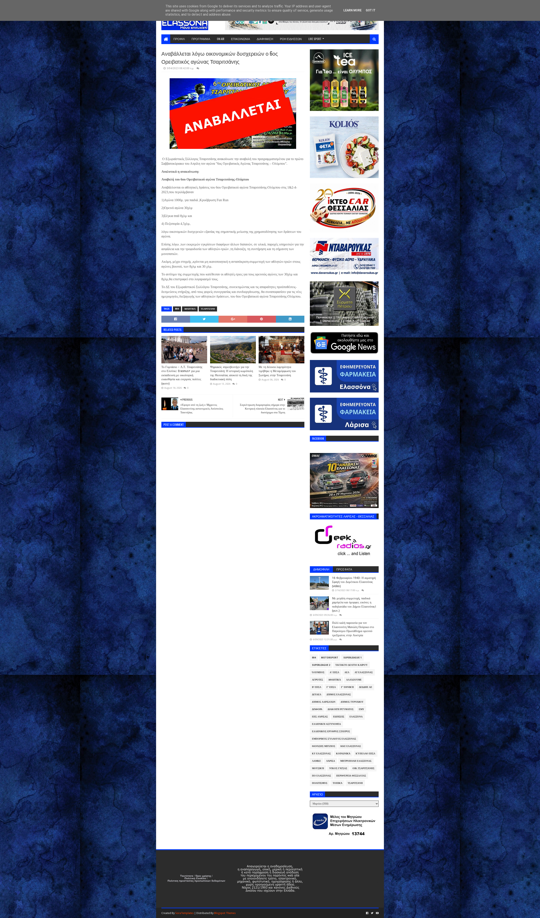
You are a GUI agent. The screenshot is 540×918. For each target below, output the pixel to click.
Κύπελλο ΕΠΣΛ (365, 753)
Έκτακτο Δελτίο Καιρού (351, 665)
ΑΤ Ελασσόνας (364, 672)
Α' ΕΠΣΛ (334, 672)
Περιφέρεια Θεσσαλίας (351, 775)
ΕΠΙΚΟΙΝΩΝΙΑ (240, 38)
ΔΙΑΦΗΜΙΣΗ (265, 38)
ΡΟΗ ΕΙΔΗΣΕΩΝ (291, 38)
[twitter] (372, 913)
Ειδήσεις (338, 716)
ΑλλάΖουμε (354, 679)
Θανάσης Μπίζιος (323, 746)
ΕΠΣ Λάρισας (320, 716)
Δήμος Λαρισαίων (323, 702)
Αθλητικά (190, 309)
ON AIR (220, 38)
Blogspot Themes (225, 913)
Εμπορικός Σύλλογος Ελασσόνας (334, 738)
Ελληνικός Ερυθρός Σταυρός (331, 731)
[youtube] (377, 913)
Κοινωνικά (343, 753)
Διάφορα (317, 709)
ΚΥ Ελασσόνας (321, 753)
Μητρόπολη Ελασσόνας (355, 761)
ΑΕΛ (346, 672)
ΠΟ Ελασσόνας (321, 775)
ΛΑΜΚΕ (316, 761)
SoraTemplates (184, 913)
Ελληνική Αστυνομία (326, 724)
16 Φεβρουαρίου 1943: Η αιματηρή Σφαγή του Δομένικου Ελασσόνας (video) (354, 582)
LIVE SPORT (314, 38)
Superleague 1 (352, 657)
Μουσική (318, 768)
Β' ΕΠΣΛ (316, 687)
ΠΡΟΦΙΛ (179, 38)
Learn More (352, 10)
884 (177, 309)
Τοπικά (337, 783)
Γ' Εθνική (347, 687)
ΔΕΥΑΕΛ (316, 694)
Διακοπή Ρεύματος (341, 709)
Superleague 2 (321, 665)
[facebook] (367, 913)
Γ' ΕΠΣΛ (331, 687)
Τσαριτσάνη (208, 309)
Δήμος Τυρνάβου (352, 702)
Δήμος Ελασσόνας (339, 694)
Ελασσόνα (356, 716)
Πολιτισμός (319, 783)
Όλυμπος (318, 672)
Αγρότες (317, 679)
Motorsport (329, 657)
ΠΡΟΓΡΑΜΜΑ (201, 38)
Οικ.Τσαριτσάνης (363, 768)
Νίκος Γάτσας (338, 768)
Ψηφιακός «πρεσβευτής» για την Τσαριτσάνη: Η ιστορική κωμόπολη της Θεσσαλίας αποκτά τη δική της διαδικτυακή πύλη (231, 373)
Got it (370, 10)
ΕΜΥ (361, 709)
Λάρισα (330, 761)
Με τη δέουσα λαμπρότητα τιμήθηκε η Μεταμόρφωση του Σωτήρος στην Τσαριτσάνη (277, 371)
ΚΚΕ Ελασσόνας (350, 746)
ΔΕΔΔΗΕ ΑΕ (365, 687)
